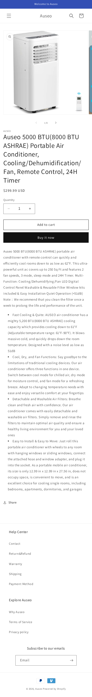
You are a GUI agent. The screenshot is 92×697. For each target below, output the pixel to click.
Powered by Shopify (54, 688)
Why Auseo (17, 612)
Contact (14, 544)
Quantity (9, 200)
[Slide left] (36, 123)
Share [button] (12, 502)
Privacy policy (18, 632)
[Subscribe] (71, 660)
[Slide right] (56, 123)
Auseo (38, 688)
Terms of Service (20, 622)
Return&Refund (20, 554)
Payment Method (21, 584)
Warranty (15, 564)
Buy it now (46, 237)
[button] (9, 16)
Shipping (15, 574)
